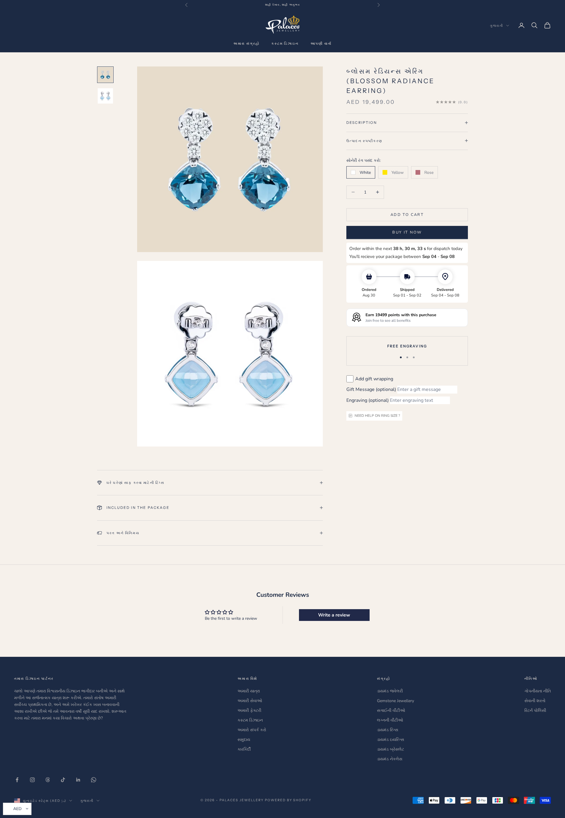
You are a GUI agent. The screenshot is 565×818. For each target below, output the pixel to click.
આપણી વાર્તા (321, 43)
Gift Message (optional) (371, 389)
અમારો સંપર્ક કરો (251, 730)
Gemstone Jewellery (395, 701)
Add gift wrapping (374, 378)
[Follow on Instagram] (32, 780)
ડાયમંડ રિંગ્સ (387, 730)
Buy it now (407, 232)
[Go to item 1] (105, 74)
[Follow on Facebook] (17, 780)
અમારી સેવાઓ (249, 701)
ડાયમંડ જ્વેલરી (390, 691)
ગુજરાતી (496, 26)
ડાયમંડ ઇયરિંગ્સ (390, 739)
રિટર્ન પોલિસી (535, 710)
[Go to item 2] (105, 96)
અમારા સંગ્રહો (246, 43)
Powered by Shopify (288, 800)
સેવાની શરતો (535, 701)
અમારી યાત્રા (248, 691)
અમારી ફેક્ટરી (249, 710)
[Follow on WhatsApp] (94, 780)
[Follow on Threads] (48, 780)
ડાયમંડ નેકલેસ (389, 759)
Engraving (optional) (367, 400)
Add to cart (407, 214)
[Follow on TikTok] (63, 780)
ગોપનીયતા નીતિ (537, 691)
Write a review (334, 615)
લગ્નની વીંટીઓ (390, 720)
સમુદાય (243, 739)
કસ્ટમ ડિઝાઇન (284, 43)
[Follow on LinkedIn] (78, 780)
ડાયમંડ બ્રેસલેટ (390, 749)
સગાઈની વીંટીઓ (391, 710)
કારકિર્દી (244, 749)
